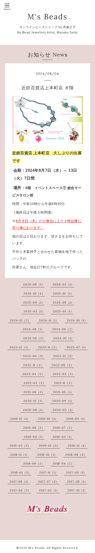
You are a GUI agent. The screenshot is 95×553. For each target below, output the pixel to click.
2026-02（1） (63, 284)
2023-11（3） (48, 347)
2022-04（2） (33, 374)
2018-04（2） (63, 463)
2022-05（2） (63, 365)
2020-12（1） (33, 401)
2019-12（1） (20, 418)
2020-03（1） (63, 410)
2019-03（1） (63, 437)
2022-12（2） (63, 356)
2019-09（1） (76, 418)
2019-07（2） (63, 427)
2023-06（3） (34, 356)
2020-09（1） (63, 401)
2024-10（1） (77, 320)
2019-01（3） (49, 445)
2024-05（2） (34, 338)
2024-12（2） (20, 320)
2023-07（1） (77, 347)
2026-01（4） (34, 293)
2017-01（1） (77, 490)
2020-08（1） (34, 410)
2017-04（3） (20, 490)
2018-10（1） (47, 454)
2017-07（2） (48, 481)
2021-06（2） (34, 392)
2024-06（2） (63, 329)
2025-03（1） (34, 311)
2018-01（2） (20, 472)
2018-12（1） (77, 445)
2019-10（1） (48, 418)
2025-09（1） (34, 302)
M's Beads (47, 16)
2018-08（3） (76, 454)
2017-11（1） (48, 472)
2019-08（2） (34, 427)
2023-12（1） (20, 347)
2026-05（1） (34, 284)
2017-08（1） (20, 481)
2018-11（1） (19, 454)
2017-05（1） (77, 481)
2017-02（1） (49, 490)
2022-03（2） (64, 374)
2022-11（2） (33, 365)
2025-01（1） (63, 311)
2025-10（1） (63, 293)
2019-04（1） (34, 437)
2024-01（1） (63, 338)
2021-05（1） (63, 392)
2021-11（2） (64, 383)
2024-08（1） (33, 329)
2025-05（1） (63, 302)
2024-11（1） (49, 320)
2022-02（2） (35, 383)
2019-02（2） (20, 445)
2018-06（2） (34, 463)
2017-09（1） (76, 472)
